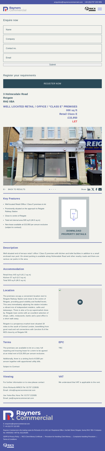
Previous (5, 156)
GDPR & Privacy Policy (11, 437)
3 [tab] (53, 189)
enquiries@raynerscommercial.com (68, 2)
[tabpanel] (52, 156)
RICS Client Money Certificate (32, 437)
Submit (52, 65)
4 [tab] (55, 189)
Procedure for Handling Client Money (58, 437)
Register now (52, 84)
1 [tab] (49, 189)
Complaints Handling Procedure (84, 437)
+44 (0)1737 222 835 (93, 2)
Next (99, 156)
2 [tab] (51, 189)
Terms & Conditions (10, 439)
